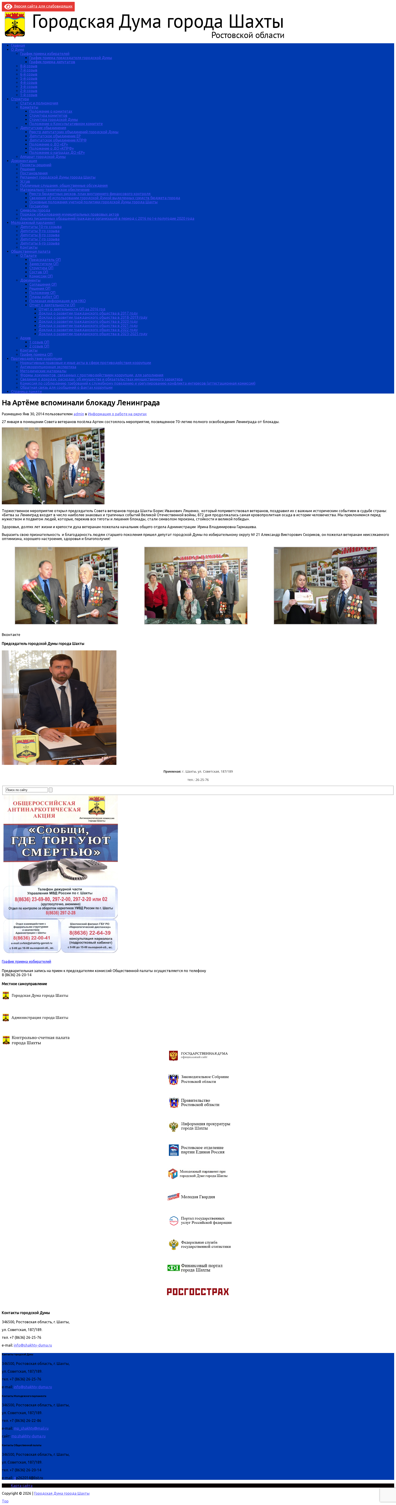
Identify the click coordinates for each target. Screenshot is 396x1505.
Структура (20, 99)
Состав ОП (38, 272)
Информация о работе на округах (117, 414)
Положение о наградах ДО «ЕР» (57, 152)
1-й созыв (28, 95)
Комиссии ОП (41, 276)
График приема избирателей (44, 54)
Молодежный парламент (33, 222)
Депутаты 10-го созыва (41, 227)
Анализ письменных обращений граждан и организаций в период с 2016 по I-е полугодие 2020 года (107, 218)
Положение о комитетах (50, 111)
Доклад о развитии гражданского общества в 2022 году (88, 330)
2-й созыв (28, 91)
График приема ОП (36, 354)
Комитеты (29, 107)
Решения (27, 169)
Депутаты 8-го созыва (40, 235)
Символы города (35, 210)
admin (79, 414)
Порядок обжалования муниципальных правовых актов (69, 214)
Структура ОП (41, 268)
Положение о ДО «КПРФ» (51, 148)
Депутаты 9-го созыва (40, 231)
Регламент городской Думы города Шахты (58, 177)
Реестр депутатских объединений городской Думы (73, 132)
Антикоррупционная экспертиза (48, 367)
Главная (18, 45)
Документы (30, 280)
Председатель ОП (45, 260)
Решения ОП (39, 288)
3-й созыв (28, 86)
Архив (25, 338)
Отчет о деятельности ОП (52, 305)
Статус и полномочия (39, 103)
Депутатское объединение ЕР (55, 136)
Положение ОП (42, 293)
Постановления (34, 173)
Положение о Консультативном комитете (66, 124)
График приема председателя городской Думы (70, 58)
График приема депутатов (52, 62)
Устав (25, 181)
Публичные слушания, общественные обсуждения (64, 185)
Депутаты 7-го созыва (40, 239)
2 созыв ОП (39, 346)
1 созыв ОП (39, 342)
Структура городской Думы (53, 119)
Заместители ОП (43, 264)
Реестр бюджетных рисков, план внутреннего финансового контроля (90, 194)
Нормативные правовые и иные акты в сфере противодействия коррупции (85, 363)
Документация (24, 161)
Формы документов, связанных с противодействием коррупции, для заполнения (91, 375)
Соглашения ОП (43, 284)
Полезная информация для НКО (57, 301)
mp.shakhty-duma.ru (28, 1436)
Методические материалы (43, 371)
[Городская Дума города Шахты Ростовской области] (148, 37)
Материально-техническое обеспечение (55, 189)
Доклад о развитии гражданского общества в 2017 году (88, 313)
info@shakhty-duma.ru (33, 1345)
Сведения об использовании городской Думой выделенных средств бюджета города (104, 198)
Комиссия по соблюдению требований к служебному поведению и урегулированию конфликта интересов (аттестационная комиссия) (138, 383)
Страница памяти (26, 391)
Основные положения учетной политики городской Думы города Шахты (93, 202)
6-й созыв (28, 74)
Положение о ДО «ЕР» (48, 144)
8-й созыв (28, 66)
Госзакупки (38, 206)
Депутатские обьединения (43, 128)
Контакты (29, 247)
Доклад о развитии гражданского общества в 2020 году (88, 321)
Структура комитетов (48, 115)
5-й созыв (28, 78)
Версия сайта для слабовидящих (42, 6)
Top (5, 1501)
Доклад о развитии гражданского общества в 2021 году (88, 325)
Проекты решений (35, 165)
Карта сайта (22, 1485)
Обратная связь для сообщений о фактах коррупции (66, 387)
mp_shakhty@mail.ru (31, 1428)
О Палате (28, 255)
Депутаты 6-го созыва (40, 243)
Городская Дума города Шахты (62, 1493)
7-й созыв (28, 70)
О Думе (17, 49)
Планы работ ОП (44, 297)
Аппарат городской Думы (43, 157)
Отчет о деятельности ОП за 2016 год (71, 309)
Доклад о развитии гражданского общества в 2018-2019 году (92, 317)
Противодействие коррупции (36, 358)
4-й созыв (28, 82)
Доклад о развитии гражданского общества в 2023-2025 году (92, 334)
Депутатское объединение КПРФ (58, 140)
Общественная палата (30, 251)
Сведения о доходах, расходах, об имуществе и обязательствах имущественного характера (101, 379)
